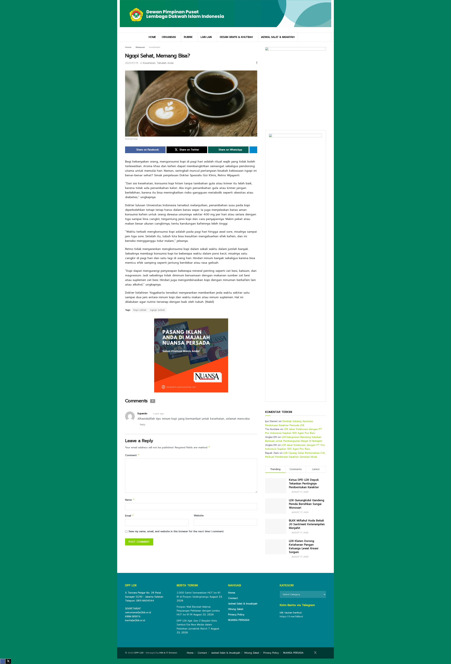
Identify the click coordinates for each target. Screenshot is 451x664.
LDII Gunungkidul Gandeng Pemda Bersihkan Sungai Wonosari (306, 504)
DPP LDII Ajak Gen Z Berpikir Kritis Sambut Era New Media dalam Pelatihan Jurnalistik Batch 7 (197, 625)
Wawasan (140, 47)
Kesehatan (154, 47)
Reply (142, 424)
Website (199, 515)
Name (129, 500)
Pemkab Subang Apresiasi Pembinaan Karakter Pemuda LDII (289, 423)
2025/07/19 (131, 63)
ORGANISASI (169, 37)
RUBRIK (188, 37)
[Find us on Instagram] (320, 653)
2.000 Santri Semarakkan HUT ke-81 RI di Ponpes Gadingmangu (198, 594)
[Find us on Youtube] (325, 653)
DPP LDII (138, 652)
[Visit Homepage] (225, 16)
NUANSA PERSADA (238, 620)
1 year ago (158, 413)
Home (128, 47)
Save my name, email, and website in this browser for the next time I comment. (176, 531)
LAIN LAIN (206, 37)
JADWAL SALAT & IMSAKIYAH (278, 37)
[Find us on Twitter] (315, 653)
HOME (152, 37)
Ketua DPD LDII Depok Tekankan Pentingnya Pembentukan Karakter (304, 483)
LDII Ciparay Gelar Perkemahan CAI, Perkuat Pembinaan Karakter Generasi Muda (295, 455)
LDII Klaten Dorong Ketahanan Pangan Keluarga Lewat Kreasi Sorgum (303, 546)
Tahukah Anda (165, 63)
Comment (132, 455)
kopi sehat (140, 310)
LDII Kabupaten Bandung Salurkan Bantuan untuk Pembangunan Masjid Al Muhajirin (293, 439)
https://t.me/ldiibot (291, 616)
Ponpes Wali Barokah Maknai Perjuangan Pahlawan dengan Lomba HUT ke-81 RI (198, 611)
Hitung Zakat (235, 609)
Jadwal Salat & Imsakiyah (242, 603)
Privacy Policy (236, 614)
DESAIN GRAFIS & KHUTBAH (236, 37)
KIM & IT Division (168, 652)
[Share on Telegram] (253, 149)
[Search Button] (327, 37)
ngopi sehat (157, 310)
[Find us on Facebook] (310, 653)
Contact (233, 598)
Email (129, 516)
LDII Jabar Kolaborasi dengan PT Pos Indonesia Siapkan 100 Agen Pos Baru (293, 431)
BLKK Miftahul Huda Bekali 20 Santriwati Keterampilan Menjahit (307, 524)
